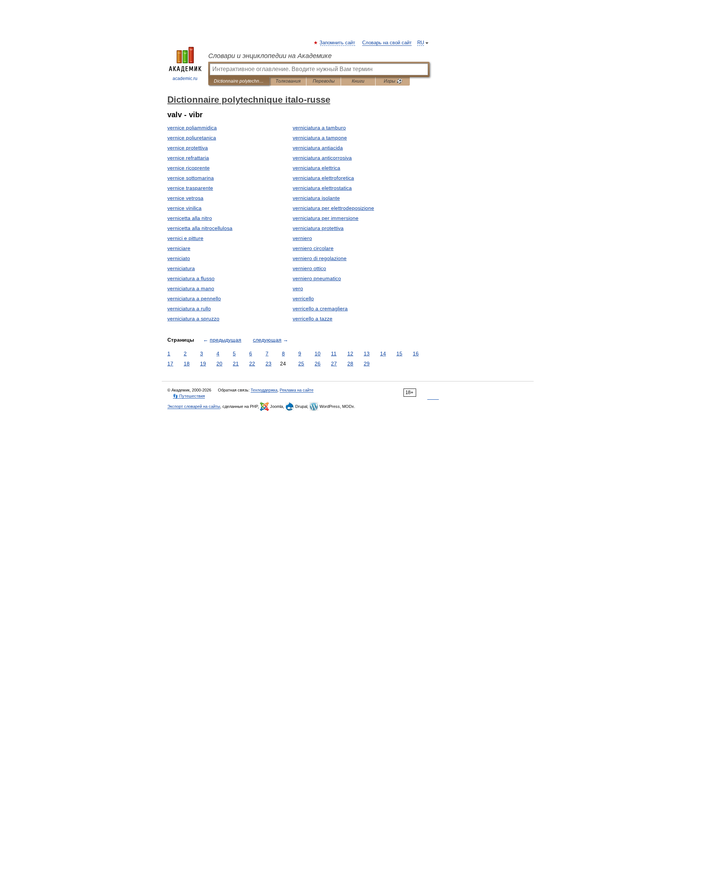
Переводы (324, 81)
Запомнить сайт (337, 42)
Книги (358, 81)
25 (301, 364)
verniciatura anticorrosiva (322, 158)
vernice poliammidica (192, 128)
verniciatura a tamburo (319, 128)
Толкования (288, 81)
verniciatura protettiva (318, 228)
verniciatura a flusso (191, 278)
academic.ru (185, 78)
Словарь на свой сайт (387, 42)
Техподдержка (264, 390)
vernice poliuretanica (191, 138)
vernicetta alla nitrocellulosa (199, 228)
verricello (303, 298)
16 (416, 354)
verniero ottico (309, 268)
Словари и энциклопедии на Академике (270, 56)
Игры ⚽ (393, 81)
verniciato (178, 258)
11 (334, 354)
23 (268, 364)
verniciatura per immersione (325, 218)
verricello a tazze (312, 319)
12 (350, 354)
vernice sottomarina (190, 178)
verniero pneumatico (317, 278)
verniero (302, 238)
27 (334, 364)
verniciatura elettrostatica (322, 188)
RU (420, 42)
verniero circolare (313, 248)
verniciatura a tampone (320, 138)
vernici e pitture (185, 238)
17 (170, 364)
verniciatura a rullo (189, 308)
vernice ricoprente (188, 168)
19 (203, 364)
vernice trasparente (190, 188)
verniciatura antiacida (318, 148)
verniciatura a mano (190, 288)
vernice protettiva (187, 148)
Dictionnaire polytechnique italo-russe (239, 81)
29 (367, 364)
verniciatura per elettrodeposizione (333, 208)
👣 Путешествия (189, 396)
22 (252, 364)
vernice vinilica (184, 208)
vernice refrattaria (188, 158)
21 (236, 364)
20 (219, 364)
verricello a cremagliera (320, 308)
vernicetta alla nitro (189, 218)
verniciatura (181, 268)
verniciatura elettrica (316, 168)
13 (367, 354)
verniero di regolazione (320, 258)
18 (187, 364)
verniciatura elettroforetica (323, 178)
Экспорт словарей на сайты (193, 406)
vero (298, 288)
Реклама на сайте (296, 390)
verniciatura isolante (316, 198)
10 (318, 354)
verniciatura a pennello (194, 298)
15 (399, 354)
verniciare (178, 248)
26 (318, 364)
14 (383, 354)
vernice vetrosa (185, 198)
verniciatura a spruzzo (193, 319)
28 (350, 364)
